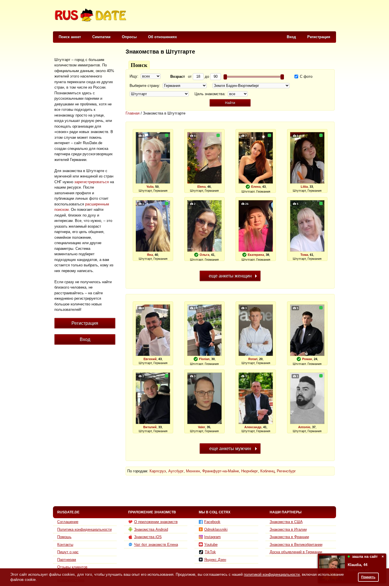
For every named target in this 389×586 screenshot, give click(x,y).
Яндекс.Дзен (215, 560)
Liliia (304, 186)
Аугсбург (176, 471)
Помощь (64, 537)
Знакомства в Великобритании (296, 544)
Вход (291, 37)
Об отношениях (162, 37)
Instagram (212, 537)
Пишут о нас (68, 552)
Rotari (252, 359)
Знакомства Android (151, 529)
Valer (201, 427)
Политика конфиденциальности (84, 529)
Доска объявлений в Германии (296, 552)
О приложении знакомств (156, 522)
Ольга (204, 254)
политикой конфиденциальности (272, 574)
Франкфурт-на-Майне (220, 471)
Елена (256, 186)
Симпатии (101, 37)
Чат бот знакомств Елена (156, 544)
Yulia (149, 186)
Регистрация (318, 37)
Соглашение (67, 522)
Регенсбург (286, 471)
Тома (304, 254)
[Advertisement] (232, 16)
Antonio (304, 427)
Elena (201, 186)
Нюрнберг (249, 471)
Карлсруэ (158, 471)
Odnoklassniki (216, 529)
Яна (150, 254)
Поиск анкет (70, 37)
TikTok (210, 552)
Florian (204, 359)
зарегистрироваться (91, 182)
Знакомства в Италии (288, 529)
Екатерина (256, 254)
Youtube (211, 544)
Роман (307, 359)
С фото (305, 76)
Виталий (150, 427)
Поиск (139, 65)
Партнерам (66, 560)
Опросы (129, 37)
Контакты (65, 544)
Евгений (150, 359)
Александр (252, 427)
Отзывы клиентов (72, 567)
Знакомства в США (286, 522)
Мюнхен (193, 471)
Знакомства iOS (148, 537)
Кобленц (267, 471)
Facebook (212, 522)
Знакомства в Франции (289, 537)
